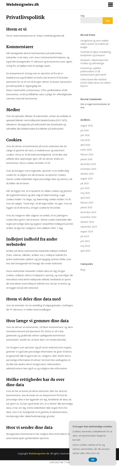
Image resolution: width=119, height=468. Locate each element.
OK (93, 459)
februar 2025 (86, 202)
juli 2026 (84, 130)
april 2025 (85, 197)
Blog (82, 269)
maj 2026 (85, 140)
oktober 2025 (87, 173)
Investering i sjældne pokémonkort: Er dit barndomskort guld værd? (93, 71)
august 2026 (86, 125)
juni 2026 (85, 135)
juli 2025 (84, 183)
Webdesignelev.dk (22, 4)
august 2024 (86, 231)
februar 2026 (86, 154)
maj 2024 (85, 245)
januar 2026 (86, 159)
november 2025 (88, 168)
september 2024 (88, 226)
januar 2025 (86, 207)
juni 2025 (85, 188)
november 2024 (88, 217)
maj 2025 (85, 192)
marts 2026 (86, 149)
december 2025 (88, 164)
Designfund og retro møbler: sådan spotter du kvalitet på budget (94, 44)
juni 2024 (85, 241)
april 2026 (85, 144)
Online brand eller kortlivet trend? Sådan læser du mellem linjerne (95, 82)
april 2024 (85, 250)
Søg (82, 15)
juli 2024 (84, 236)
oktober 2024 (87, 221)
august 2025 (86, 178)
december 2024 (88, 212)
